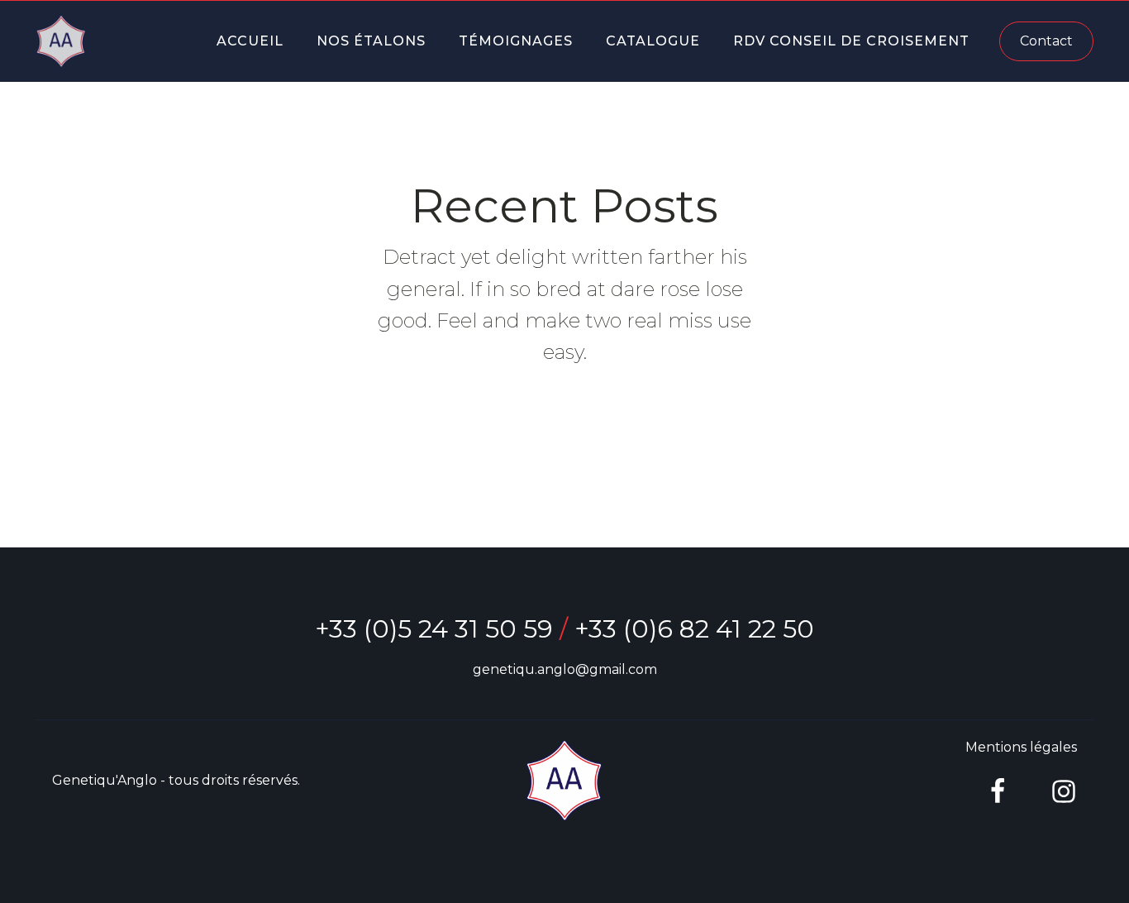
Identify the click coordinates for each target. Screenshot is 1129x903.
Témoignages (516, 41)
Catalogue (653, 41)
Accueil (250, 41)
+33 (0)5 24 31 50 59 (434, 629)
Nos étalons (371, 41)
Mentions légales (1021, 747)
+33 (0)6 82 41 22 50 (694, 629)
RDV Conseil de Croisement (851, 41)
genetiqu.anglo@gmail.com (565, 669)
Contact (1046, 41)
